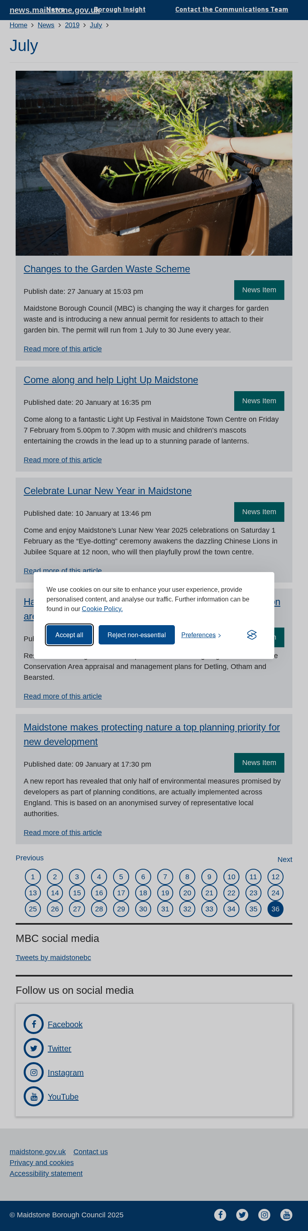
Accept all (69, 634)
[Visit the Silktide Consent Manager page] (251, 634)
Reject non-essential (136, 634)
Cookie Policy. (102, 608)
